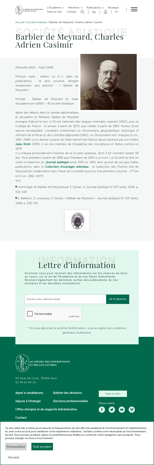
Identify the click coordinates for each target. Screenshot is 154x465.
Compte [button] (105, 12)
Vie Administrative (65, 409)
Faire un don (112, 393)
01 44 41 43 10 (25, 382)
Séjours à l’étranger (28, 401)
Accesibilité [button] (93, 12)
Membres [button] (74, 7)
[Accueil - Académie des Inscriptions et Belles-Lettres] (42, 363)
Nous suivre (107, 403)
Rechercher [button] (82, 12)
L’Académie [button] (54, 7)
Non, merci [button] (13, 457)
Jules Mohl (22, 144)
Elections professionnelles (70, 401)
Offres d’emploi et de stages (34, 409)
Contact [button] (71, 11)
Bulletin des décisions (67, 393)
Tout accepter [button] (42, 446)
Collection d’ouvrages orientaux (67, 166)
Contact (21, 417)
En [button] (116, 11)
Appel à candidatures (29, 393)
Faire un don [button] (54, 11)
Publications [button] (94, 7)
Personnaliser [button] (16, 446)
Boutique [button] (113, 7)
